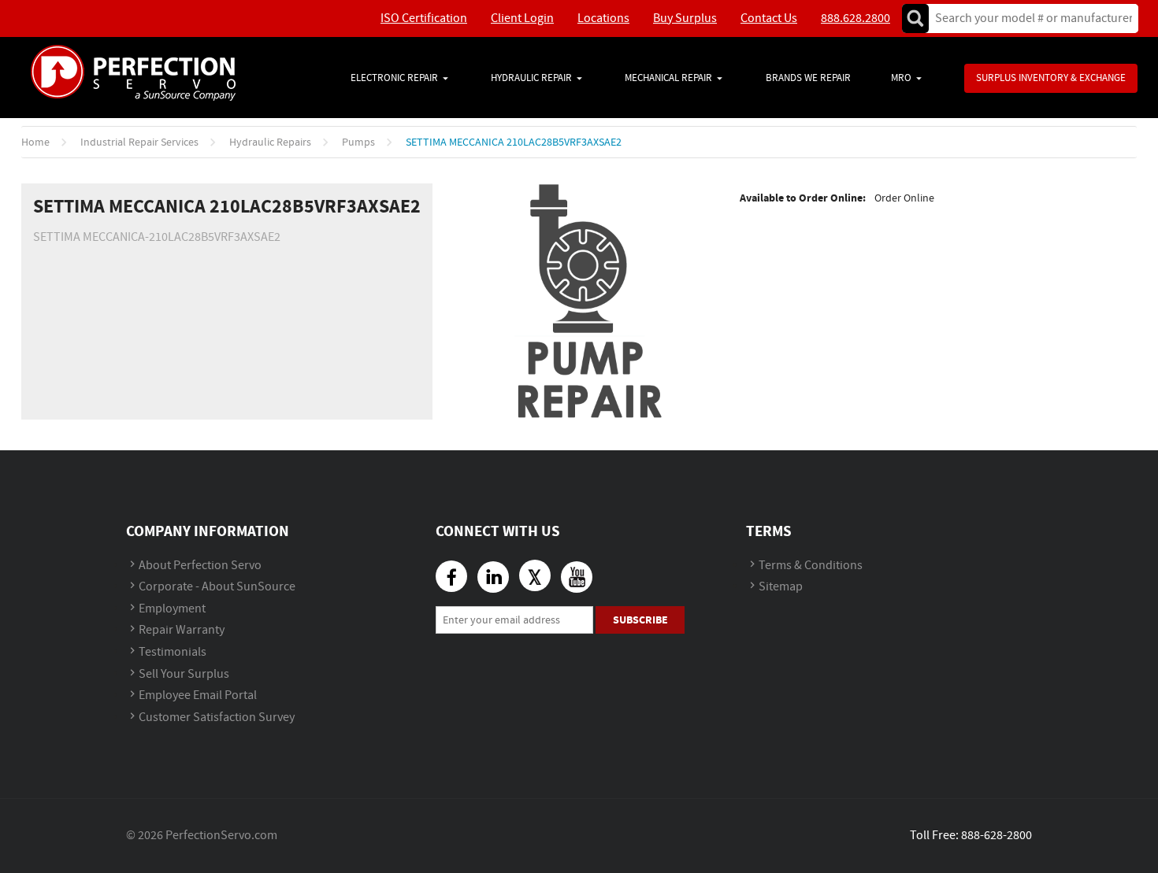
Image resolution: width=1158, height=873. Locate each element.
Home (35, 142)
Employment (172, 609)
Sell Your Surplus (184, 674)
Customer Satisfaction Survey (217, 717)
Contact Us (768, 18)
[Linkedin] (493, 577)
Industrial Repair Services (139, 142)
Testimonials (172, 652)
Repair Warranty (182, 630)
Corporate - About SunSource (217, 587)
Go (915, 18)
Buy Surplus (685, 18)
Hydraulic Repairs (270, 142)
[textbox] (1028, 18)
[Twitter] (535, 575)
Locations (603, 18)
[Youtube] (576, 577)
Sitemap (781, 587)
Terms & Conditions (811, 565)
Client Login (522, 18)
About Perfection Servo (200, 565)
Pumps (358, 142)
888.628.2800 (855, 18)
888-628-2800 (996, 835)
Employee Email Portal (198, 695)
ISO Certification (423, 18)
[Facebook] (451, 576)
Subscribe (640, 619)
